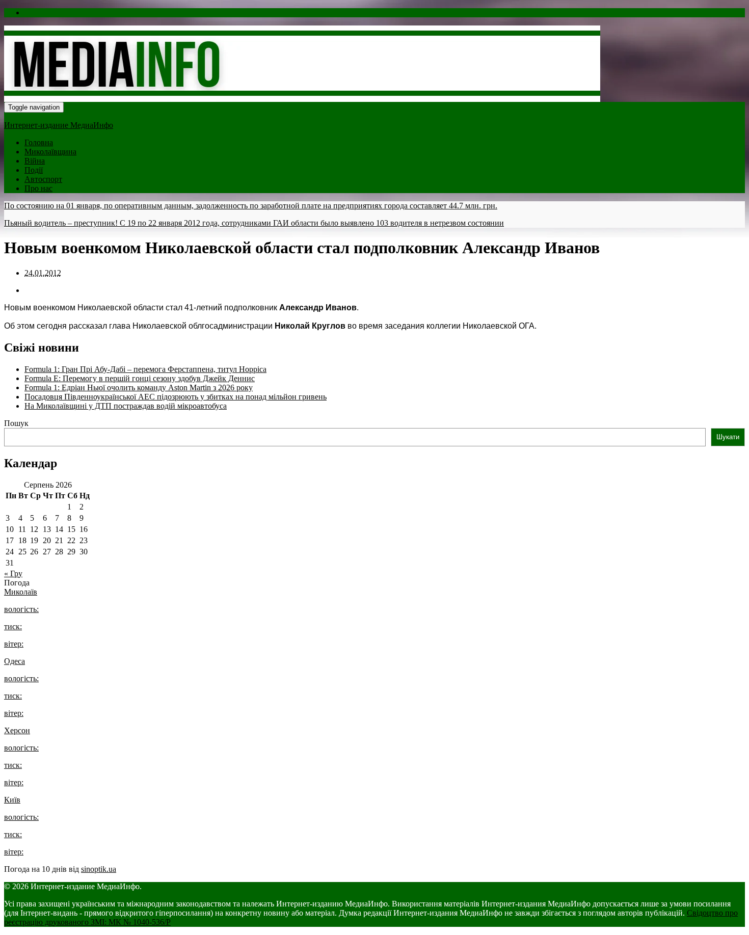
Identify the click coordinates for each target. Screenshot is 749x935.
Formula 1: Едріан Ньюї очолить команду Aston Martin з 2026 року (138, 387)
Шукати (727, 437)
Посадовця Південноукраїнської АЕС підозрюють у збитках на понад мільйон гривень (175, 396)
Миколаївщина (50, 151)
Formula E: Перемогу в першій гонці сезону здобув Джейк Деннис (139, 378)
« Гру (13, 573)
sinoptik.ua (98, 869)
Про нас (38, 188)
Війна (34, 160)
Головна (38, 142)
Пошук (16, 423)
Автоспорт (43, 179)
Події (33, 170)
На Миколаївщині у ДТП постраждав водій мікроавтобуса (125, 406)
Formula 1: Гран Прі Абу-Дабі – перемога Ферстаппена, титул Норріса (145, 369)
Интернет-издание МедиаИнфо (58, 125)
